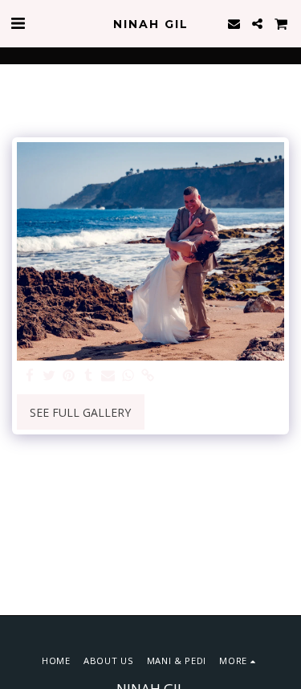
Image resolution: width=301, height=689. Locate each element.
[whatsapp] (128, 376)
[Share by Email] (108, 376)
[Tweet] (50, 376)
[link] (147, 376)
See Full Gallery (80, 412)
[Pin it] (69, 376)
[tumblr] (89, 376)
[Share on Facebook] (29, 376)
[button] (17, 22)
